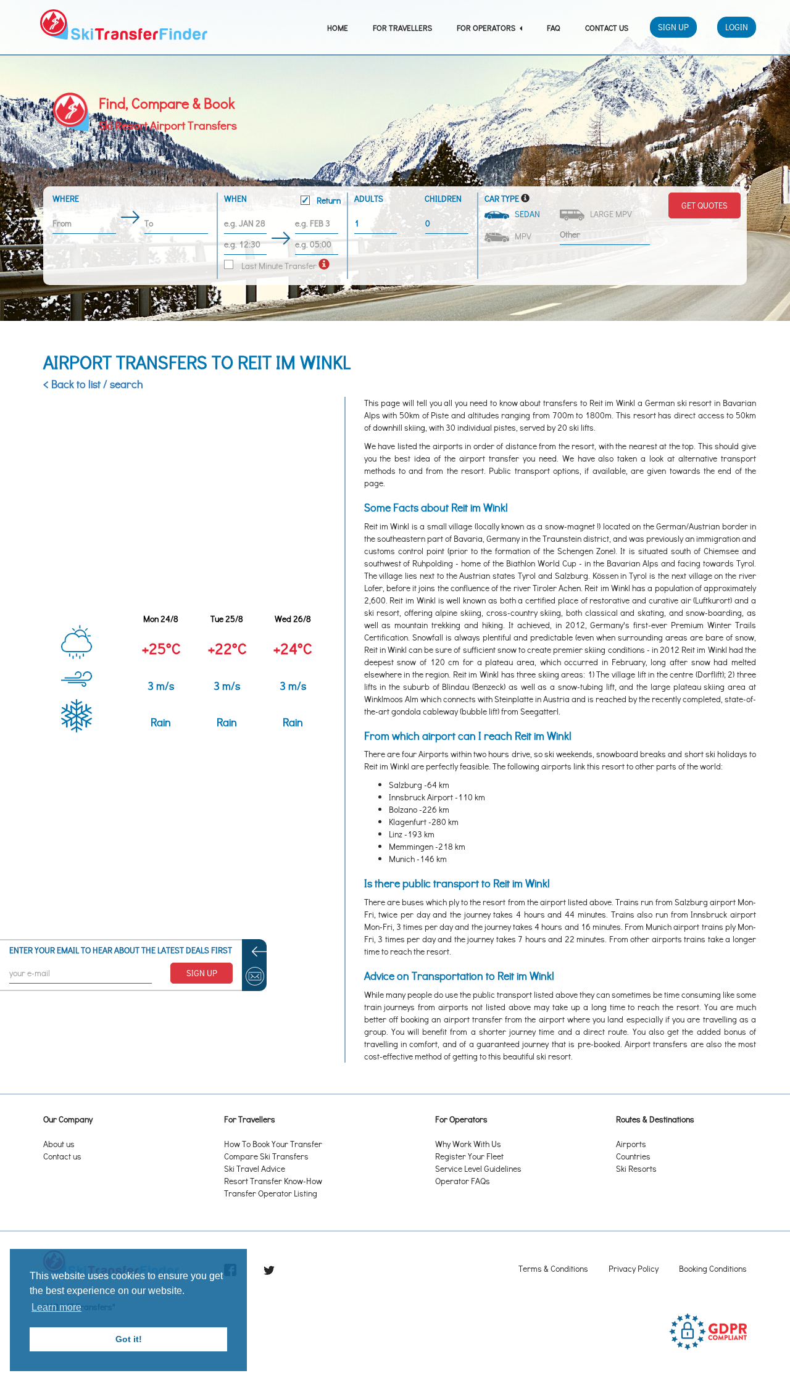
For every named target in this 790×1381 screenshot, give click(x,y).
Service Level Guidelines (478, 1168)
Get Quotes (704, 205)
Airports (631, 1144)
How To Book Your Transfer (273, 1144)
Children (443, 198)
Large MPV (609, 214)
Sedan (525, 214)
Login (736, 27)
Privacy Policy (634, 1268)
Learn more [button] (56, 1307)
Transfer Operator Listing (270, 1193)
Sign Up (673, 27)
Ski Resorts (636, 1168)
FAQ (553, 27)
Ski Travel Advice (254, 1168)
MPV (521, 236)
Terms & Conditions (553, 1268)
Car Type (501, 198)
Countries (633, 1156)
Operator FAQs (462, 1181)
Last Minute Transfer (278, 266)
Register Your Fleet (469, 1156)
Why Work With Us (468, 1144)
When (282, 199)
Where (65, 198)
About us (59, 1144)
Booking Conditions (713, 1268)
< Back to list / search (93, 383)
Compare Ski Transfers (266, 1156)
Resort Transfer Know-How (273, 1181)
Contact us (62, 1156)
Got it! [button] (128, 1339)
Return (328, 200)
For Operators (487, 27)
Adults (368, 198)
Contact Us (606, 27)
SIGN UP (201, 973)
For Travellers (402, 27)
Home (337, 27)
